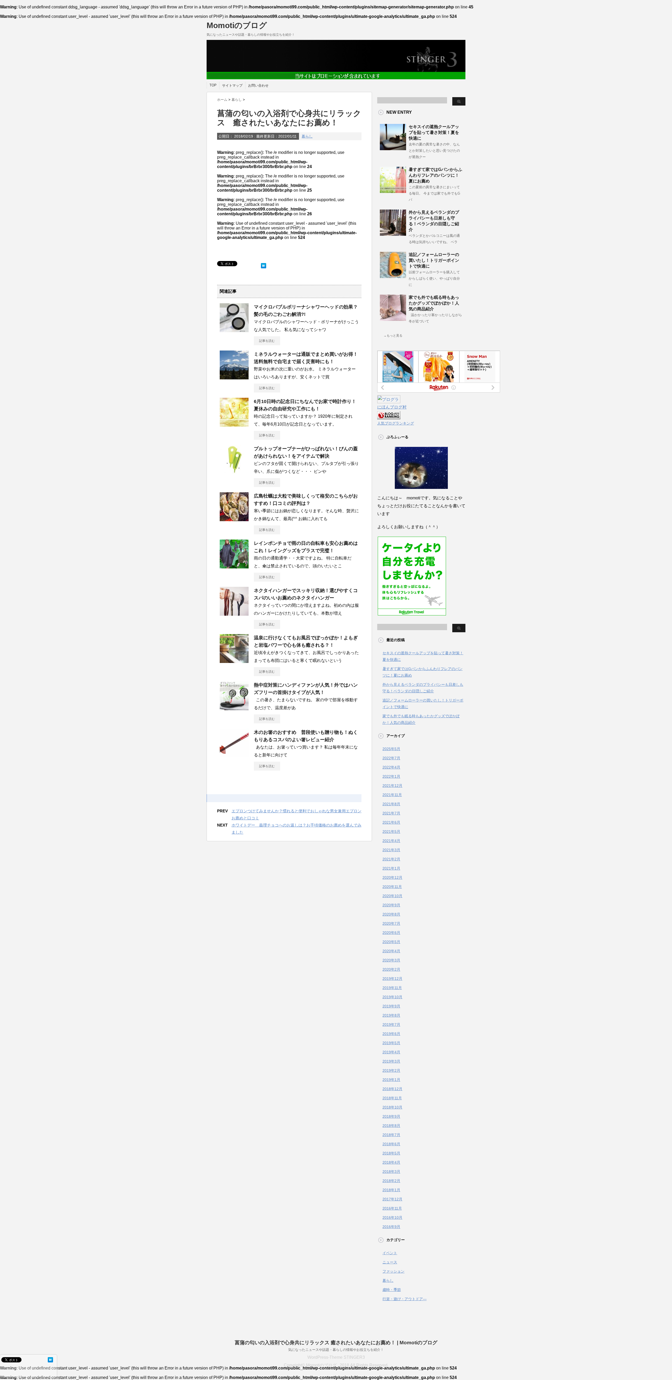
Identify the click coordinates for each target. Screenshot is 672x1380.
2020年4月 (391, 951)
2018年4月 (391, 1162)
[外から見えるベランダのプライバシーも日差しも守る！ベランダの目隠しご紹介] (393, 234)
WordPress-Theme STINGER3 (336, 1357)
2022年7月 (391, 758)
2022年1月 (391, 776)
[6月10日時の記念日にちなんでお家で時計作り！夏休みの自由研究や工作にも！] (234, 424)
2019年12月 (392, 978)
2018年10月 (392, 1107)
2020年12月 (392, 877)
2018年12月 (392, 1089)
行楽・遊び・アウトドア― (404, 1299)
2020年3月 (391, 960)
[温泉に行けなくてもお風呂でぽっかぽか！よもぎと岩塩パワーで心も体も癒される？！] (234, 661)
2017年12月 (392, 1199)
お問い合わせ (258, 85)
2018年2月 (391, 1181)
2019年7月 (391, 1024)
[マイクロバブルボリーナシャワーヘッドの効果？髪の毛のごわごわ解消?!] (234, 330)
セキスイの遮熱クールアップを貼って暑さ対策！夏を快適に (434, 132)
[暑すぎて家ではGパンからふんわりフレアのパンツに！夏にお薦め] (393, 191)
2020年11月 (392, 887)
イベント (389, 1253)
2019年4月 (391, 1052)
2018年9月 (391, 1116)
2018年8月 (391, 1125)
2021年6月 (391, 822)
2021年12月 (392, 785)
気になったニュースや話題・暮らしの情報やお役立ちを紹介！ (336, 1350)
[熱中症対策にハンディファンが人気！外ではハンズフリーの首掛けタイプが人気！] (234, 708)
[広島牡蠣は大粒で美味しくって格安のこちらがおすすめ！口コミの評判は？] (234, 519)
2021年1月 (391, 868)
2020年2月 (391, 969)
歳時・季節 (391, 1290)
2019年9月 (391, 1006)
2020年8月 (391, 914)
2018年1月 (391, 1190)
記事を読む (267, 341)
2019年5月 (391, 1043)
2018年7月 (391, 1135)
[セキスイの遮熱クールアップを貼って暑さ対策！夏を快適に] (393, 148)
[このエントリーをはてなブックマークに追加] (263, 264)
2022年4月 (391, 767)
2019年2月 (391, 1070)
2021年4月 (391, 841)
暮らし (307, 136)
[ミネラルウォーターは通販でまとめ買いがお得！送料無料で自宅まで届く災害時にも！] (234, 377)
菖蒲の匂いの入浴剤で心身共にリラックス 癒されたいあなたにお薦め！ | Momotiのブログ (336, 1342)
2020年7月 (391, 923)
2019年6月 (391, 1034)
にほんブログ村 (392, 407)
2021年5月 (391, 831)
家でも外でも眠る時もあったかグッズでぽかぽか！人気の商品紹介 (434, 303)
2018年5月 (391, 1153)
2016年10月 (392, 1217)
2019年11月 (392, 988)
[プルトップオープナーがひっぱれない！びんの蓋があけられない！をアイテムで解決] (234, 472)
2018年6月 (391, 1144)
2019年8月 (391, 1015)
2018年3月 (391, 1171)
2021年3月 (391, 850)
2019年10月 (392, 997)
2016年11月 (392, 1208)
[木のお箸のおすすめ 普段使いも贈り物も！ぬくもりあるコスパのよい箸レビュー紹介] (234, 755)
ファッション (393, 1271)
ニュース (389, 1262)
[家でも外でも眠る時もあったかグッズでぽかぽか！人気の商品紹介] (393, 319)
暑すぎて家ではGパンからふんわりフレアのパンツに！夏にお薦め (435, 175)
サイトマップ (232, 85)
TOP (213, 85)
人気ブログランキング (395, 423)
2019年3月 (391, 1061)
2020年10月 (392, 896)
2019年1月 (391, 1080)
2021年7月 (391, 813)
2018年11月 (392, 1098)
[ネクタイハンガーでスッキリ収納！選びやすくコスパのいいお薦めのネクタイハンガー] (234, 613)
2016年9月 (391, 1227)
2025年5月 (391, 749)
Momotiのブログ (237, 25)
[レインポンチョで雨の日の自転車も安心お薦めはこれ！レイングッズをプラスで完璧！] (234, 566)
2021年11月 (392, 795)
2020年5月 (391, 942)
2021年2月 (391, 859)
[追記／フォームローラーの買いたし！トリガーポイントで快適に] (393, 276)
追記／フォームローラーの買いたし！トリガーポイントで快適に (434, 260)
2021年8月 (391, 804)
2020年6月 (391, 933)
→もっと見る (393, 335)
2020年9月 (391, 905)
